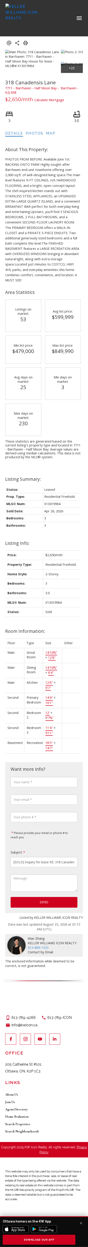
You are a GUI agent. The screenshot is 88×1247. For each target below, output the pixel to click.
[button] (10, 1039)
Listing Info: (17, 543)
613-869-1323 (38, 947)
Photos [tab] (34, 133)
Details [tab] (14, 133)
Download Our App (39, 1239)
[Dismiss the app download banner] (81, 1223)
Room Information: (25, 631)
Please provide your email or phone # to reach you (39, 835)
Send (44, 902)
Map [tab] (51, 133)
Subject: (17, 852)
